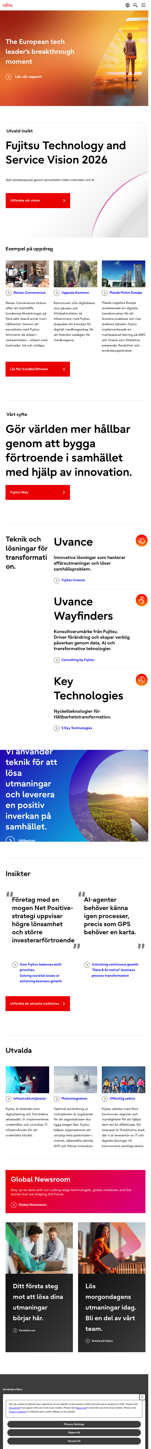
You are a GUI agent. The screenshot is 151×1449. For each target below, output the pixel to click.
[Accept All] (14, 1408)
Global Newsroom (32, 1205)
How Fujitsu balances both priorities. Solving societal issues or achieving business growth (41, 973)
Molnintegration (74, 1099)
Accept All (74, 1440)
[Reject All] (81, 1408)
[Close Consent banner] (142, 1397)
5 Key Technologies (77, 728)
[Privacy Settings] (17, 1412)
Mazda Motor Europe (126, 293)
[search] (135, 5)
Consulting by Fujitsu (78, 660)
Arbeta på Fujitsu (102, 1340)
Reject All (74, 1432)
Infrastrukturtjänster (29, 1099)
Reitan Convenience (29, 293)
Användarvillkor (13, 1389)
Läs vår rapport (28, 77)
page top (141, 1386)
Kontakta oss (27, 1330)
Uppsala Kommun (75, 293)
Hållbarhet (26, 841)
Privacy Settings (74, 1424)
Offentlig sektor (122, 1099)
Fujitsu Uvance (73, 580)
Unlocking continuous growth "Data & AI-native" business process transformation (115, 970)
